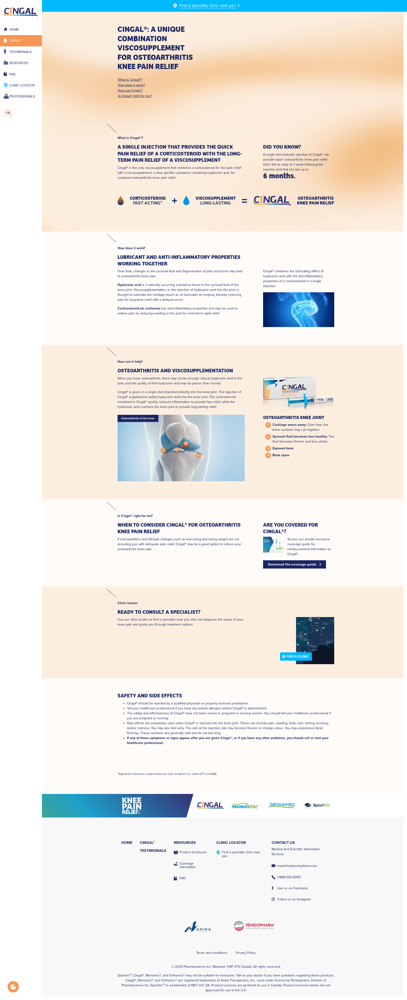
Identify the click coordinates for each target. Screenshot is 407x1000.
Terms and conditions (211, 953)
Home (14, 30)
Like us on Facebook (292, 888)
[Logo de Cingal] (210, 805)
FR (8, 113)
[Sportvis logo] (317, 805)
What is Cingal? (130, 79)
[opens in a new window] (155, 805)
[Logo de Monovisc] (245, 805)
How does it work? (131, 85)
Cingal (15, 41)
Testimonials (20, 52)
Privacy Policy (246, 953)
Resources (18, 63)
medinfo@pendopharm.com (297, 866)
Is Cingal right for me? (135, 96)
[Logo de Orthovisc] (281, 805)
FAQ (12, 74)
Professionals (22, 96)
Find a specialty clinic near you (241, 854)
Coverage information (187, 865)
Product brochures (193, 852)
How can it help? (130, 90)
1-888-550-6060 (289, 877)
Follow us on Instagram (294, 899)
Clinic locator (22, 85)
